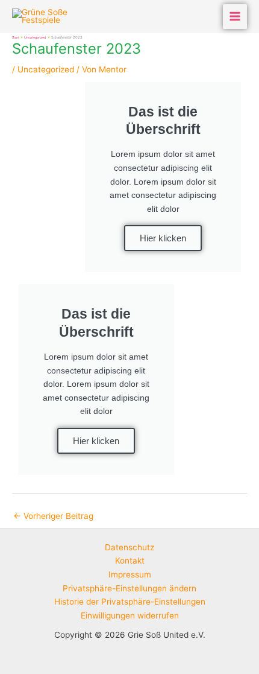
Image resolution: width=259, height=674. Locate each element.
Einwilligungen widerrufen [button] (130, 615)
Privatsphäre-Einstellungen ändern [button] (129, 588)
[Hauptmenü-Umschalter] (235, 16)
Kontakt (130, 560)
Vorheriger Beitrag (53, 516)
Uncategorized (45, 69)
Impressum (129, 574)
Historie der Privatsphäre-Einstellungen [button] (129, 601)
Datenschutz (129, 547)
